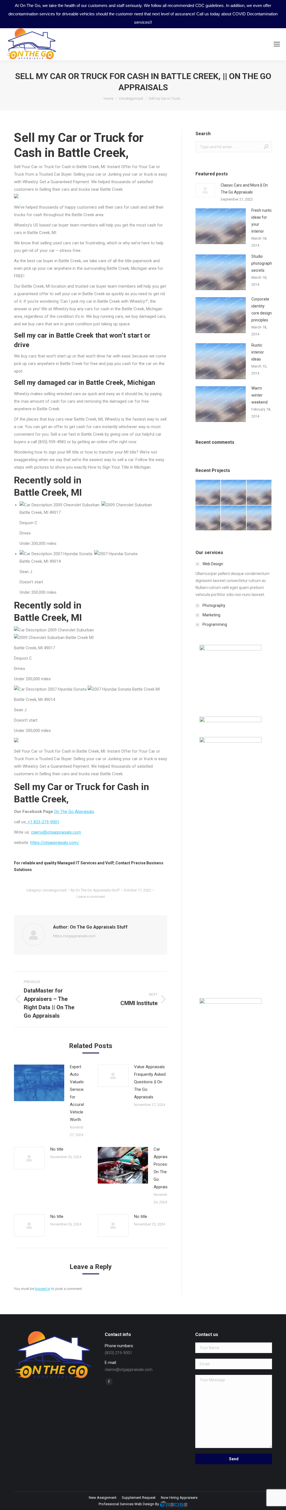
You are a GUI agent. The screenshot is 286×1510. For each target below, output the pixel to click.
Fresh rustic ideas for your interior (261, 220)
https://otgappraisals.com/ (54, 842)
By (95, 890)
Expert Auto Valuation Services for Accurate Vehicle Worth (78, 1093)
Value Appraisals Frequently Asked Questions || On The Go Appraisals (150, 1081)
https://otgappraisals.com (74, 936)
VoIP (109, 863)
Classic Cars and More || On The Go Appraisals (244, 188)
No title (56, 1149)
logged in (42, 1289)
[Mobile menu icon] (276, 44)
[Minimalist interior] (233, 492)
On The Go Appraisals (74, 811)
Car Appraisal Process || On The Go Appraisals (163, 1168)
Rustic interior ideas (257, 352)
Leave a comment (91, 896)
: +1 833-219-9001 (42, 821)
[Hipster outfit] (259, 518)
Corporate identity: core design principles (261, 309)
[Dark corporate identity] (259, 492)
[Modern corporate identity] (208, 492)
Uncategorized (54, 890)
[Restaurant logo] (233, 518)
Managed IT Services (77, 863)
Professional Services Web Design (126, 1504)
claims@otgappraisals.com (56, 832)
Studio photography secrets (262, 263)
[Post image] (39, 1083)
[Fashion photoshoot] (208, 518)
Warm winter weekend (259, 395)
